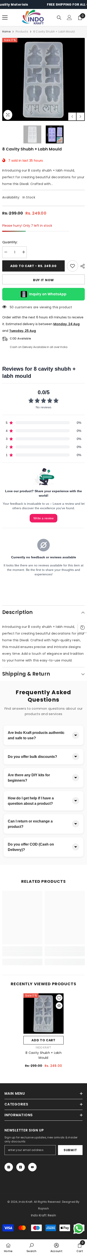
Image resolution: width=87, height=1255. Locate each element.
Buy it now (43, 280)
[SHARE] (81, 266)
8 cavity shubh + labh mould (43, 1055)
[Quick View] (59, 1005)
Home (6, 31)
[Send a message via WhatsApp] (78, 1228)
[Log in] (69, 17)
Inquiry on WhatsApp (47, 294)
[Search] (59, 17)
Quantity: (10, 242)
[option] (43, 79)
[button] (72, 116)
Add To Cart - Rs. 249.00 (33, 266)
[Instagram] (8, 1167)
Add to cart (43, 1040)
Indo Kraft (43, 1047)
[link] (22, 953)
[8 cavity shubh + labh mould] (43, 1013)
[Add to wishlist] (72, 266)
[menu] (5, 17)
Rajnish (43, 1208)
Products (22, 31)
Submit (70, 1150)
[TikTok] (20, 1167)
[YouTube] (32, 1167)
